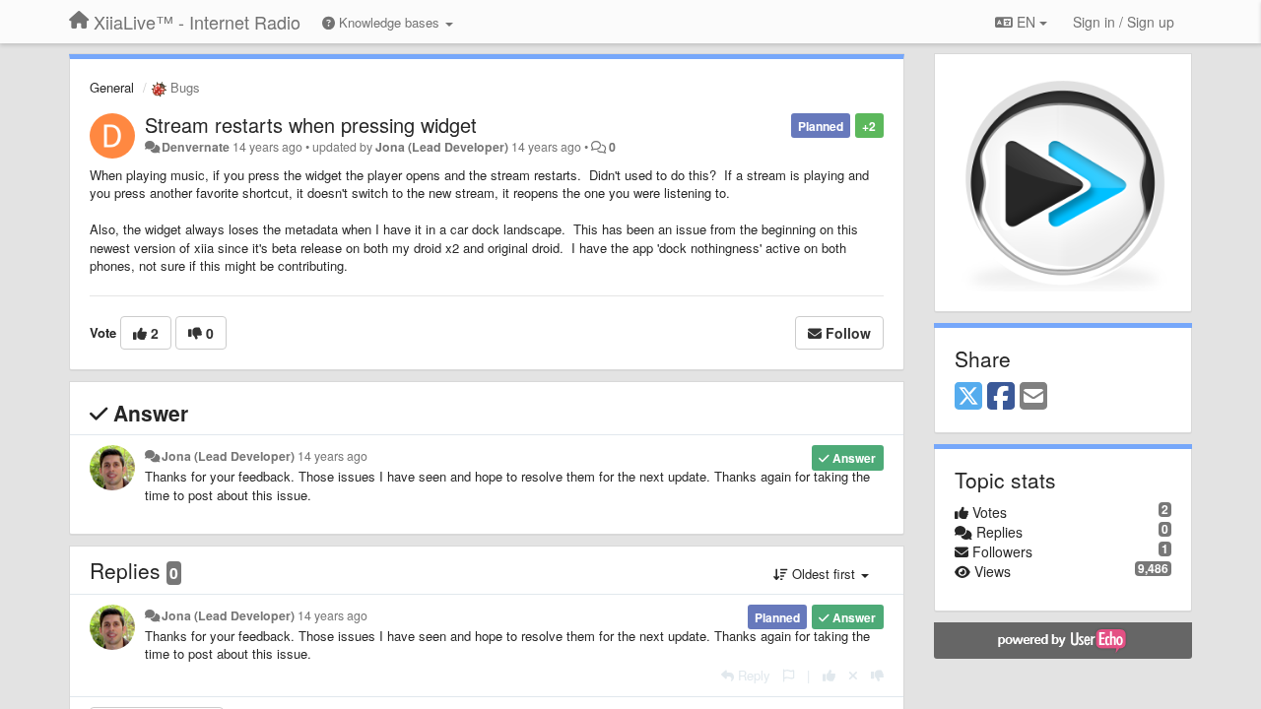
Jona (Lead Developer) (441, 147)
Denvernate (196, 147)
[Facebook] (1001, 397)
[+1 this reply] (829, 675)
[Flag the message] (788, 675)
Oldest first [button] (823, 573)
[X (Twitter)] (968, 397)
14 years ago (332, 456)
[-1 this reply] (877, 675)
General (112, 87)
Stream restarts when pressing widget (311, 124)
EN (1026, 22)
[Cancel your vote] (853, 675)
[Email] (1033, 397)
